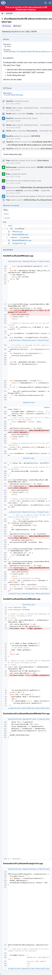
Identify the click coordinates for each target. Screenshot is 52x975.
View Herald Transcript (43, 114)
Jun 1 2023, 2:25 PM (13, 163)
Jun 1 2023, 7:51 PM (13, 177)
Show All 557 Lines (29, 719)
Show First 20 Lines (15, 261)
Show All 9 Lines (28, 402)
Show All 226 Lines (28, 340)
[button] (50, 3)
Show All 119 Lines (28, 594)
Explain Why (45, 190)
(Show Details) (46, 149)
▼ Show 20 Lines (43, 261)
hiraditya (30, 114)
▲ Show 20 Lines (15, 340)
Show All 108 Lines (29, 261)
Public (18, 26)
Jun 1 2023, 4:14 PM (13, 170)
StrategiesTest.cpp (19, 243)
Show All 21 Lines (29, 604)
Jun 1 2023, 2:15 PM (13, 139)
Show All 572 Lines (28, 969)
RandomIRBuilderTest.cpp (21, 240)
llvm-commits (32, 131)
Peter (9, 46)
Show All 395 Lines (28, 708)
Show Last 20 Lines (42, 594)
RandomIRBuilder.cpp (20, 234)
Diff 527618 (35, 136)
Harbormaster (11, 167)
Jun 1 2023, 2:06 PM (13, 104)
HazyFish (15, 32)
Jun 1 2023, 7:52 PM (13, 193)
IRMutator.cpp (17, 232)
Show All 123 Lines (28, 512)
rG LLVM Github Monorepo (13, 95)
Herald (8, 108)
